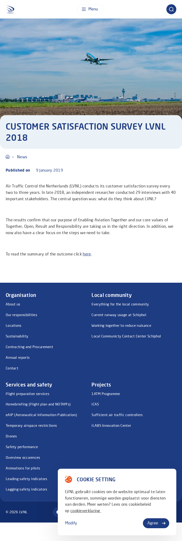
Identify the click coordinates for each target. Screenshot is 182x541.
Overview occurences (23, 457)
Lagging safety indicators (26, 489)
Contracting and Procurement (29, 347)
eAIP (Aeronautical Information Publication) (41, 415)
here (87, 254)
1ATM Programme (105, 393)
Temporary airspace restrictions (31, 425)
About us (13, 304)
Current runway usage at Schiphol (118, 315)
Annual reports (18, 357)
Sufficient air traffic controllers (117, 415)
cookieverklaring (85, 510)
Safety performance (22, 447)
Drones (11, 436)
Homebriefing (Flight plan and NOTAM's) (38, 404)
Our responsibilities (21, 315)
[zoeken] (171, 9)
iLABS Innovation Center (111, 425)
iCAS (95, 404)
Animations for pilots (23, 468)
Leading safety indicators (26, 479)
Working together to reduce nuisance (121, 325)
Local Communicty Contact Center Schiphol (126, 336)
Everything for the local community (120, 304)
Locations (14, 325)
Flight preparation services (27, 393)
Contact (12, 368)
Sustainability (17, 336)
